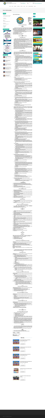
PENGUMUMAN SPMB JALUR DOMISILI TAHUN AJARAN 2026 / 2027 (8, 57)
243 (25, 356)
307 (25, 363)
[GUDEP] (37, 40)
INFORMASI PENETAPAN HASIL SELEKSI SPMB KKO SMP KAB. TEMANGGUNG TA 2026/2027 (8, 72)
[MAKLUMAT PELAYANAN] (7, 35)
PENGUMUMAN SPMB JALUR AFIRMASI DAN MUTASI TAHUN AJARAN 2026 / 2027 (8, 68)
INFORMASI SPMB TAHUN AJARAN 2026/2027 (26, 368)
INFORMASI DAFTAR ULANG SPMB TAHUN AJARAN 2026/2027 (8, 61)
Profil (12, 6)
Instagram (5, 26)
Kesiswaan (18, 6)
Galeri (26, 6)
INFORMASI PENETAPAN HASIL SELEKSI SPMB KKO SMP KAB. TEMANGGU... (12, 0)
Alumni (35, 6)
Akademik (15, 6)
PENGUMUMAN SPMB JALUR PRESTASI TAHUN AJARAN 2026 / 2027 (8, 64)
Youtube (4, 27)
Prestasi (22, 6)
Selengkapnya (23, 358)
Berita (24, 6)
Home (10, 6)
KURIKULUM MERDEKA (30, 6)
